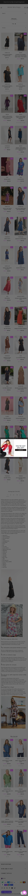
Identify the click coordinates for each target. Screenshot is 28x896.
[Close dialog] (26, 440)
